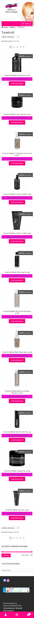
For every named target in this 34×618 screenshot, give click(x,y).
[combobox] (17, 570)
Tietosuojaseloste (9, 608)
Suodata (6, 555)
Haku (17, 615)
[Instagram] (8, 580)
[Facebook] (4, 580)
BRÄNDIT (13, 27)
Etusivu (6, 27)
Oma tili (5, 615)
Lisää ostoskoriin (17, 83)
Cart (26, 613)
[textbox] (17, 570)
